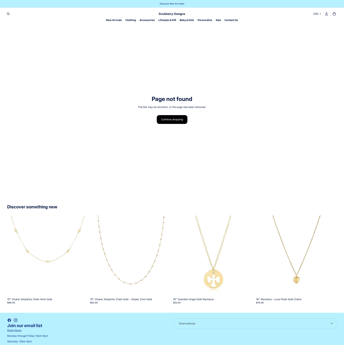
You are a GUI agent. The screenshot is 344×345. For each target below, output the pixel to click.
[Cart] (334, 14)
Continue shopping (172, 119)
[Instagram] (15, 320)
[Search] (8, 14)
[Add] (82, 291)
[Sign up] (331, 323)
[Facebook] (9, 320)
